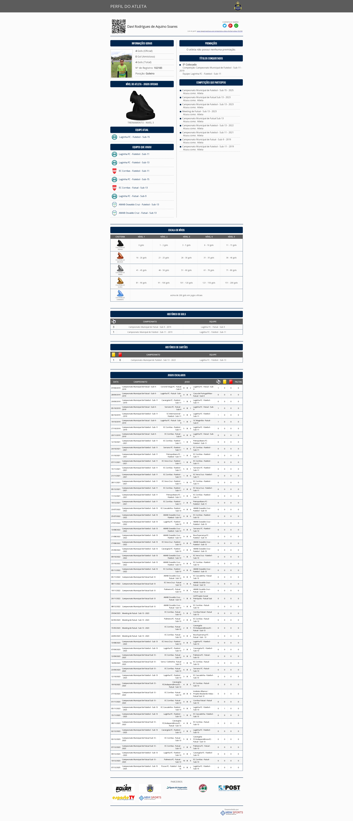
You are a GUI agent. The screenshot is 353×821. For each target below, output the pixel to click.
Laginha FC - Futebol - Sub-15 (134, 136)
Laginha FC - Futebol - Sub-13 (134, 162)
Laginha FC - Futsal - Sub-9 (132, 196)
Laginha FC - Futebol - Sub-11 (134, 154)
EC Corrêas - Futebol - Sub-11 (134, 170)
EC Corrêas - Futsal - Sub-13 (133, 187)
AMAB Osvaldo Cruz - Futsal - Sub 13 (138, 212)
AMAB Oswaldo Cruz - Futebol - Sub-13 (139, 204)
